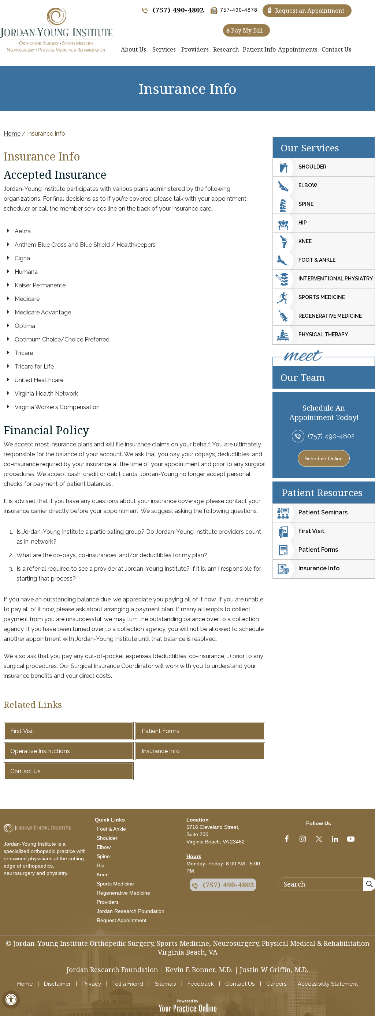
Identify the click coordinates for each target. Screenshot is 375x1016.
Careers (276, 984)
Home (12, 133)
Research (226, 49)
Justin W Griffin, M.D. (274, 969)
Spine (305, 204)
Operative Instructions (40, 751)
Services (164, 49)
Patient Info (259, 49)
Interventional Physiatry (335, 279)
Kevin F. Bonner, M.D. (199, 969)
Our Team (303, 377)
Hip (302, 223)
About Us (133, 49)
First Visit (22, 731)
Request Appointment (121, 920)
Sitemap (165, 984)
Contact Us (336, 49)
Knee (305, 241)
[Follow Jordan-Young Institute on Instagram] (302, 840)
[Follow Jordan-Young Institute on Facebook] (286, 840)
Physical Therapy (323, 334)
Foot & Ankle (316, 260)
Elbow (308, 185)
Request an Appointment (309, 11)
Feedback (201, 984)
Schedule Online (324, 458)
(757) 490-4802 (178, 9)
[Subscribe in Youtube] (350, 840)
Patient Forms (160, 731)
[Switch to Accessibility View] (11, 999)
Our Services (310, 147)
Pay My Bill (244, 30)
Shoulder (312, 167)
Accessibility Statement (328, 984)
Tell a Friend (127, 984)
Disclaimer (57, 984)
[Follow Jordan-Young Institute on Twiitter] (318, 840)
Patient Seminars (323, 512)
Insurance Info (161, 751)
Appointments (298, 49)
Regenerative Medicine (330, 316)
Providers (195, 49)
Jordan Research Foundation (130, 911)
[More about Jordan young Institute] (56, 30)
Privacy (91, 984)
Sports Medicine (321, 297)
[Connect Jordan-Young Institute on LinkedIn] (334, 840)
